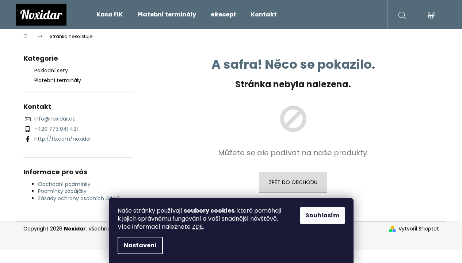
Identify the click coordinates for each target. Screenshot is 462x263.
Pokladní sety (51, 70)
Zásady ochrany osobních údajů (79, 198)
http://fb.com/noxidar (62, 138)
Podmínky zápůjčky (62, 191)
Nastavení (140, 245)
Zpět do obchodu (293, 182)
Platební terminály (57, 80)
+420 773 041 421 (56, 129)
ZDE (197, 226)
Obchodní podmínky (64, 184)
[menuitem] (109, 14)
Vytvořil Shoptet (418, 228)
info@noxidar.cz (54, 118)
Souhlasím (322, 215)
